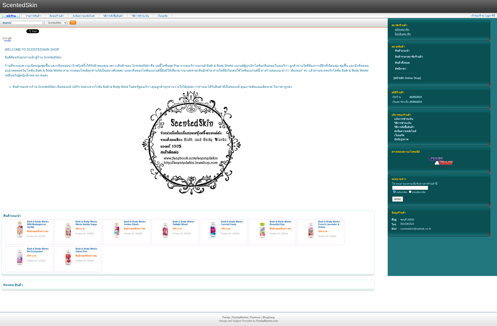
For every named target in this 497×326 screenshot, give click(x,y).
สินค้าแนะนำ (402, 50)
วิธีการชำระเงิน (140, 16)
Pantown (255, 317)
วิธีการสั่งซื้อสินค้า (113, 16)
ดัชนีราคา (400, 68)
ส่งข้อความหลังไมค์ (84, 16)
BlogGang (269, 317)
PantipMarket (240, 317)
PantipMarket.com (267, 320)
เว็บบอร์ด (163, 16)
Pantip (226, 317)
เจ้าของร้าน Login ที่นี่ (483, 15)
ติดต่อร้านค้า (57, 16)
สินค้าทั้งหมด (402, 62)
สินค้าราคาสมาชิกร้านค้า (409, 56)
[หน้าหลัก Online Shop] (407, 78)
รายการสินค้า (33, 16)
